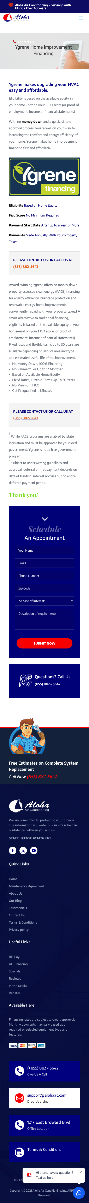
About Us (15, 893)
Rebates (14, 993)
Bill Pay (14, 957)
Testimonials (18, 908)
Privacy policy (19, 929)
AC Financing (18, 964)
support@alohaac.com (47, 1095)
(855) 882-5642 (25, 267)
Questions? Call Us (53, 676)
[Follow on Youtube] (33, 850)
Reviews (15, 978)
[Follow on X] (23, 850)
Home (13, 879)
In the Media (18, 986)
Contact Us (26, 42)
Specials (14, 971)
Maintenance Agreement (26, 886)
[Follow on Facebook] (12, 850)
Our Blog (15, 900)
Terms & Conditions (23, 922)
